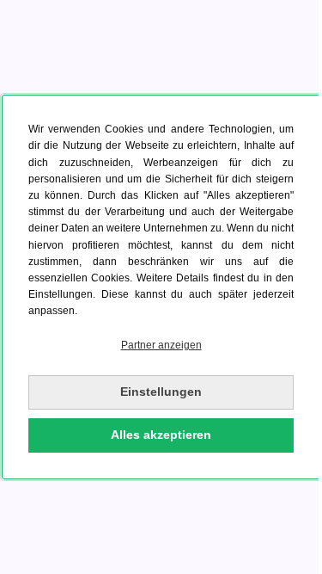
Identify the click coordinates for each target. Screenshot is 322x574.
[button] (161, 345)
